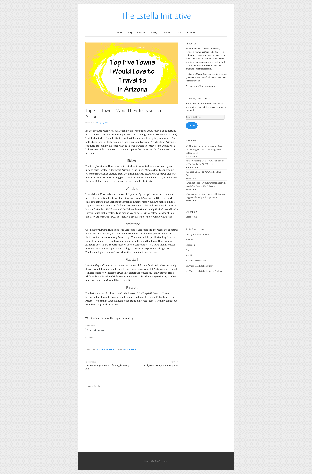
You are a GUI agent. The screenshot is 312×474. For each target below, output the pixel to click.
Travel (178, 32)
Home (119, 32)
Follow (191, 125)
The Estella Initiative (156, 16)
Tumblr (189, 255)
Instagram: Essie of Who (197, 234)
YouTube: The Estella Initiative (200, 266)
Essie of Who (192, 217)
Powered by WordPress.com (155, 461)
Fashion (166, 32)
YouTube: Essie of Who (196, 261)
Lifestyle (141, 32)
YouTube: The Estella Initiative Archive (204, 271)
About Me (191, 32)
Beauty (154, 32)
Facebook (190, 245)
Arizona (99, 350)
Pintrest (189, 250)
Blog (130, 32)
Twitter (189, 240)
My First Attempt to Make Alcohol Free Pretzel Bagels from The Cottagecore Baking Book (204, 149)
